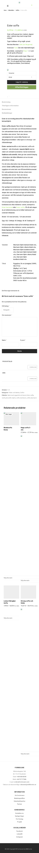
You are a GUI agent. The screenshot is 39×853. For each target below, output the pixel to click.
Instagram (19, 837)
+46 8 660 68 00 (21, 776)
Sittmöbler (11, 10)
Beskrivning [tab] (6, 102)
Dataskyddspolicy (19, 801)
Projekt (19, 822)
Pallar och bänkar (14, 392)
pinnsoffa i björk (10, 398)
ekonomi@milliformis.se (28, 784)
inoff (3, 398)
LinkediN (19, 834)
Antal (10, 77)
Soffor (17, 10)
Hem (5, 10)
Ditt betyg (5, 306)
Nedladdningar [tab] (7, 113)
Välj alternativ (8, 618)
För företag (19, 819)
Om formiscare (19, 795)
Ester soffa (30, 395)
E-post (23, 340)
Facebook (19, 831)
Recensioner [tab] (6, 109)
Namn (4, 340)
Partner (19, 804)
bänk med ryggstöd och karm (17, 395)
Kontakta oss (19, 813)
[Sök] (27, 5)
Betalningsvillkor (19, 798)
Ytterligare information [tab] (10, 106)
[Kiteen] (11, 612)
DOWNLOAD (33, 367)
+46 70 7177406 (21, 779)
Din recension (7, 315)
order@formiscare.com (21, 782)
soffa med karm (21, 398)
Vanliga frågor (19, 816)
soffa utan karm (32, 398)
